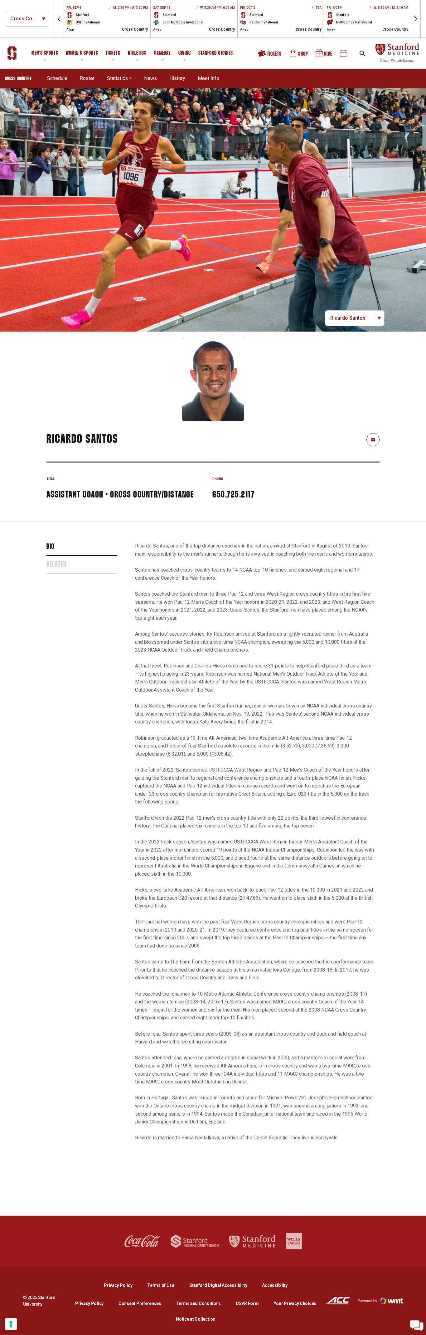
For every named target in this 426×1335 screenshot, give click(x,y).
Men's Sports (44, 53)
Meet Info (208, 78)
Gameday (162, 53)
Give (324, 56)
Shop (299, 56)
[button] (59, 19)
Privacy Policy (123, 1285)
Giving (184, 53)
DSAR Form (247, 1303)
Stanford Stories (215, 54)
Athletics (137, 53)
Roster (87, 78)
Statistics (117, 78)
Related (56, 564)
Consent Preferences (140, 1303)
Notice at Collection (195, 1319)
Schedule (57, 78)
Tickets (112, 53)
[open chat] (416, 1325)
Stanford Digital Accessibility (223, 1285)
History (177, 78)
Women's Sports (82, 53)
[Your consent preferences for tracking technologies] (11, 1324)
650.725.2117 (233, 495)
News (150, 78)
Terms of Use (160, 1285)
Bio (50, 546)
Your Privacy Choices (295, 1303)
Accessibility (274, 1285)
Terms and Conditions (198, 1303)
